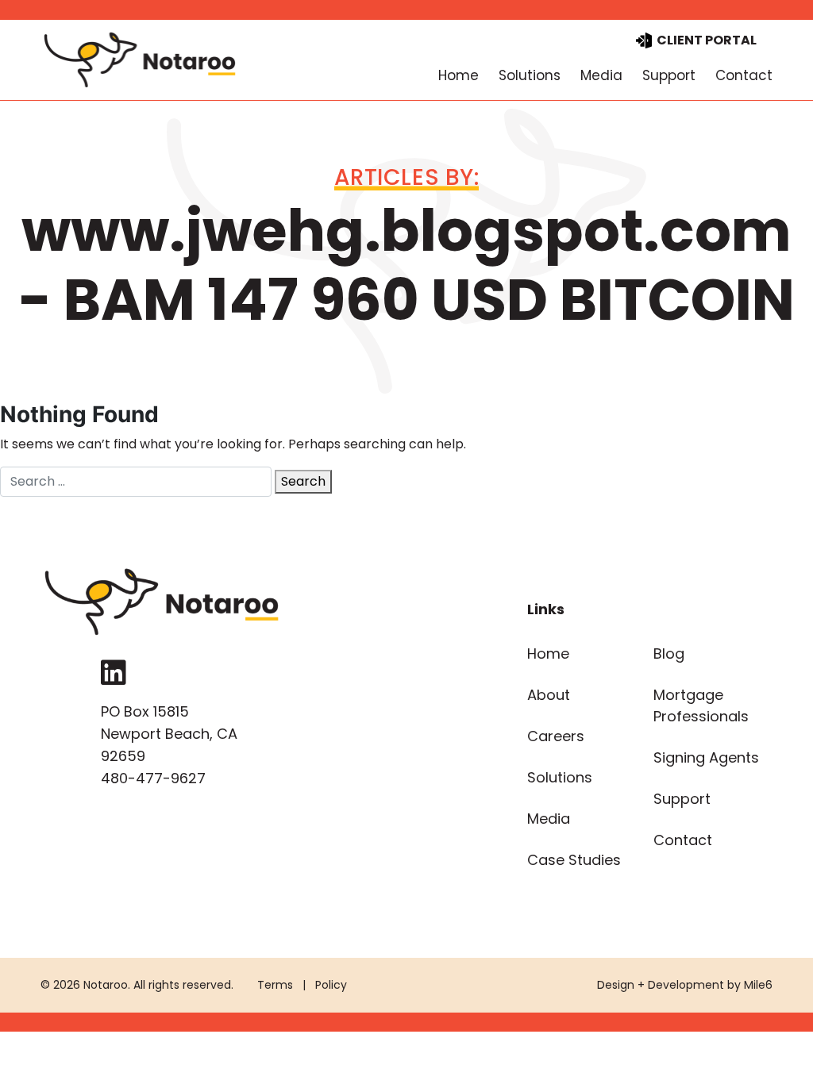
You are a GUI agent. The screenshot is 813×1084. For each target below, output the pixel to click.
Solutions (530, 75)
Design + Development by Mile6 (685, 985)
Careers (555, 736)
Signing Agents (706, 757)
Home (458, 75)
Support (668, 75)
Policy (331, 985)
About (548, 695)
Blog (668, 653)
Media (601, 75)
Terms (275, 985)
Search (303, 481)
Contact (744, 75)
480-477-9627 (153, 778)
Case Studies (574, 860)
